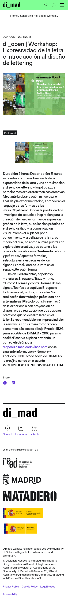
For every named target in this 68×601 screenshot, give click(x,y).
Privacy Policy (11, 587)
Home (14, 16)
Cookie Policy (29, 587)
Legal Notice (47, 587)
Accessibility (10, 594)
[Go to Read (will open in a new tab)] (17, 464)
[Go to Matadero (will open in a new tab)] (30, 497)
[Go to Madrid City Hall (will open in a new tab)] (22, 480)
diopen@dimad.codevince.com (25, 346)
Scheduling (26, 16)
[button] (61, 4)
